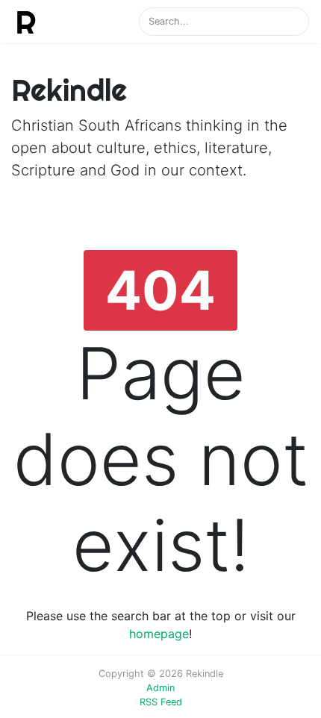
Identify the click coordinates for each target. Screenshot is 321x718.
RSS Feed (161, 702)
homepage (159, 633)
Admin (160, 687)
